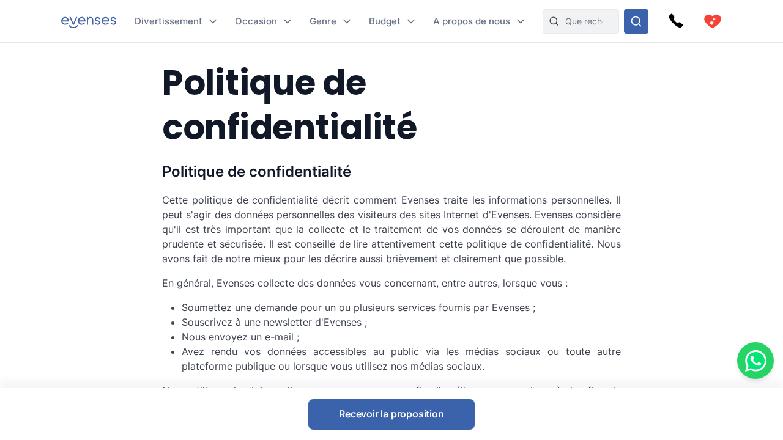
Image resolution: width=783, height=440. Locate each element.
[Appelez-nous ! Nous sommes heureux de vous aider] (676, 21)
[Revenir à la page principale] (88, 21)
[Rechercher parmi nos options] (636, 21)
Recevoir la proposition (391, 414)
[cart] (712, 21)
